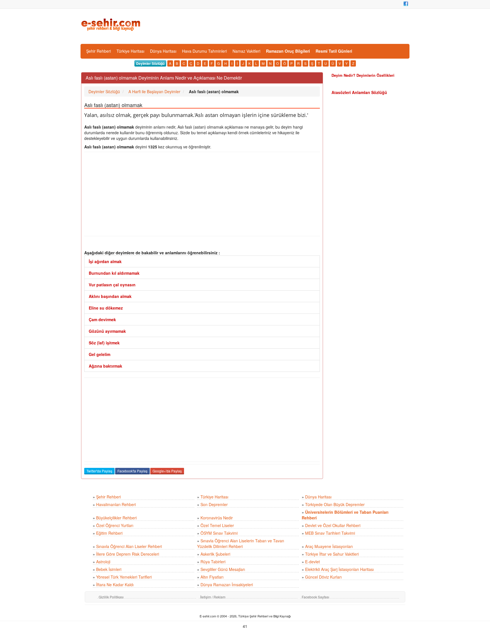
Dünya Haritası (163, 51)
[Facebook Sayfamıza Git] (406, 3)
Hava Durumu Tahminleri (204, 51)
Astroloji (103, 561)
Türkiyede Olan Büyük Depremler (335, 504)
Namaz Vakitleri (246, 51)
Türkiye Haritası (130, 51)
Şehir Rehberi (98, 51)
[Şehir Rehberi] (111, 24)
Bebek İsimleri (108, 569)
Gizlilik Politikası (111, 596)
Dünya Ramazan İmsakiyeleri (226, 584)
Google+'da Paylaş (167, 470)
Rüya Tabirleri (212, 561)
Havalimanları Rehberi (116, 504)
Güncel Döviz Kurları (323, 577)
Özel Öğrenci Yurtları (114, 525)
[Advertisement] (202, 194)
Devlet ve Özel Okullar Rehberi (332, 525)
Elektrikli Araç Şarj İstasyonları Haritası (339, 569)
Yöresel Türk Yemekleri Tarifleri (124, 577)
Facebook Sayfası (315, 596)
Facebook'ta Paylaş (132, 470)
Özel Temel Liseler (217, 525)
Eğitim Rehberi (109, 533)
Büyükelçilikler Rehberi (116, 518)
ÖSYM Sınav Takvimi (219, 533)
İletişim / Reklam (212, 596)
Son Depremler (214, 504)
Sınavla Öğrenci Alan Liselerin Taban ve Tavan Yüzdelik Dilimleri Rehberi (240, 543)
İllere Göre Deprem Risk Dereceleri (127, 554)
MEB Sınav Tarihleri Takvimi (330, 533)
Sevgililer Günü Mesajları (222, 569)
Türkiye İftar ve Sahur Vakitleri (332, 554)
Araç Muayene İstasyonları (329, 546)
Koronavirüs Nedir (216, 518)
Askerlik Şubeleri (215, 554)
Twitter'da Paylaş (99, 470)
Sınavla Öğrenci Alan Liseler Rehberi (129, 546)
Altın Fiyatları (211, 577)
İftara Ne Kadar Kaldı (115, 584)
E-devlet (312, 561)
